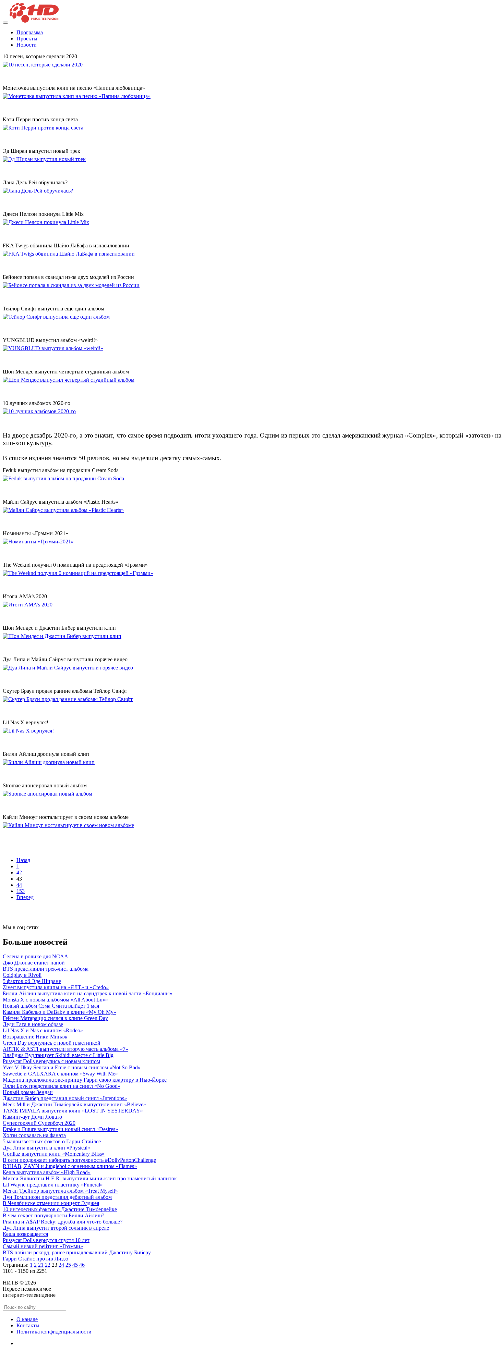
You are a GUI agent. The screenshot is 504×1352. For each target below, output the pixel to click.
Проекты (26, 38)
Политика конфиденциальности (54, 1332)
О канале (27, 1319)
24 (61, 1265)
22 (47, 1265)
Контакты (27, 1325)
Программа (29, 32)
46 (82, 1265)
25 (68, 1265)
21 (41, 1265)
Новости (26, 45)
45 (75, 1265)
